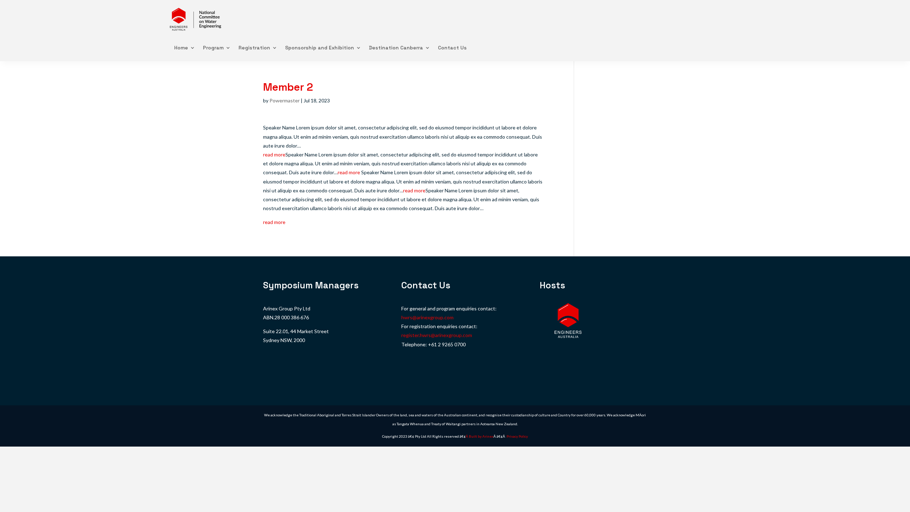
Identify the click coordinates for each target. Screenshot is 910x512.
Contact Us (452, 47)
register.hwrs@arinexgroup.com (436, 335)
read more (274, 154)
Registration (254, 47)
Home (181, 47)
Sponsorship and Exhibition (319, 47)
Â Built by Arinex (479, 436)
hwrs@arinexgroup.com (427, 317)
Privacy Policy (517, 436)
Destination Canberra (396, 47)
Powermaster (284, 100)
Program (213, 47)
